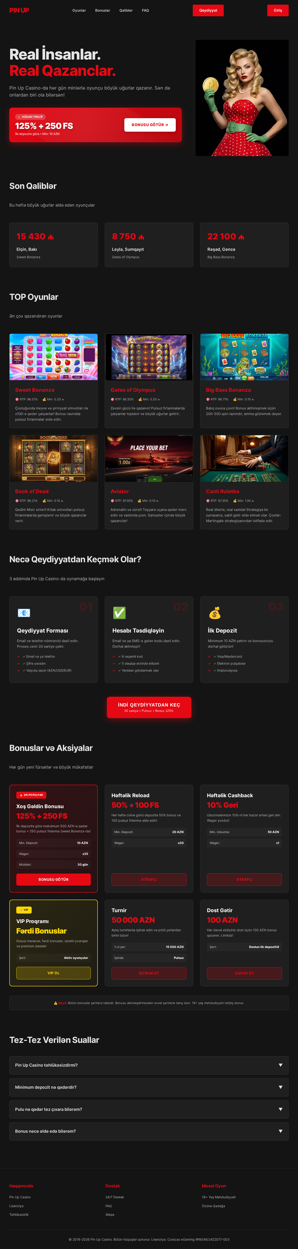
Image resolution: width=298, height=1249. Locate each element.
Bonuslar (102, 10)
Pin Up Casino (19, 1197)
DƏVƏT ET (244, 973)
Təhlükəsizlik (19, 1214)
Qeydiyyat (208, 10)
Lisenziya (16, 1206)
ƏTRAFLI (149, 879)
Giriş (278, 10)
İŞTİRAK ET (149, 973)
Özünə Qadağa (213, 1206)
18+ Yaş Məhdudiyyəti (219, 1197)
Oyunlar (79, 10)
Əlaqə (109, 1214)
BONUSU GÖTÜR (53, 879)
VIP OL (53, 973)
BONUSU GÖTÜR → (150, 124)
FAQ (145, 10)
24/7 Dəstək (114, 1197)
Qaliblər (126, 10)
